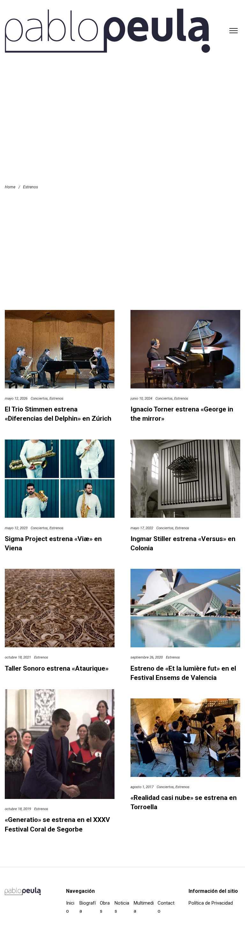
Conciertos (39, 398)
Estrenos (56, 398)
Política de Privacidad (211, 903)
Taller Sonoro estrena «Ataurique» (56, 668)
